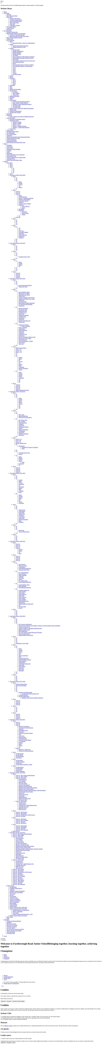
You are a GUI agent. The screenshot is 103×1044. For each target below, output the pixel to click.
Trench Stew (22, 593)
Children (6, 161)
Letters (8, 152)
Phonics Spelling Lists (21, 443)
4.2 (16, 254)
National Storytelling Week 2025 (20, 45)
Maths (11, 41)
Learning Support (11, 118)
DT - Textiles (22, 421)
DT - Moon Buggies (23, 572)
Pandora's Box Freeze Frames (26, 791)
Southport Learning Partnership (17, 891)
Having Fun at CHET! (24, 293)
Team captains (16, 93)
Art (19, 186)
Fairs (20, 734)
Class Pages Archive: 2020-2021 (17, 541)
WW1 (23, 448)
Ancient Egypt (22, 802)
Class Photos (22, 516)
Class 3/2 (18, 545)
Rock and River (22, 574)
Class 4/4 (18, 217)
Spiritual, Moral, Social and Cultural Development (22, 108)
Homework (9, 115)
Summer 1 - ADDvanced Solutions (21, 127)
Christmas (21, 202)
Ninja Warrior (22, 666)
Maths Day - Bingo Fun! (24, 749)
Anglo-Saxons (25, 213)
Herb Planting (13, 903)
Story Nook (12, 893)
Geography (12, 78)
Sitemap (5, 975)
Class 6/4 (18, 277)
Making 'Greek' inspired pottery (26, 789)
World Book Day (23, 197)
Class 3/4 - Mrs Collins (21, 801)
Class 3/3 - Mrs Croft (21, 778)
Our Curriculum (10, 40)
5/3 (13, 171)
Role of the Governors (12, 925)
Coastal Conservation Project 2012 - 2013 (23, 914)
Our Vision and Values (12, 15)
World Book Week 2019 (24, 663)
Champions (6, 958)
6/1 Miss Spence (20, 767)
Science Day (22, 322)
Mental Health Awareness (25, 659)
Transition (9, 150)
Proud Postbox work (24, 601)
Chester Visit (22, 514)
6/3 (16, 240)
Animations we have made (22, 643)
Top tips (15, 73)
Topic (20, 653)
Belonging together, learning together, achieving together (32, 790)
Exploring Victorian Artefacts (26, 733)
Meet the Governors (11, 923)
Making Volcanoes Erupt (25, 798)
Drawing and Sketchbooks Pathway (21, 101)
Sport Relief (21, 795)
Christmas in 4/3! (23, 334)
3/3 (16, 180)
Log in (5, 936)
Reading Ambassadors (18, 51)
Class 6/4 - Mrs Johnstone (22, 830)
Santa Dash (21, 233)
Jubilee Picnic (22, 510)
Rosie (20, 521)
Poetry (14, 63)
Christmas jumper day (24, 590)
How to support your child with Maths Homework (22, 116)
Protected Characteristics (15, 111)
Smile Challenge (23, 575)
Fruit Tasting (16, 913)
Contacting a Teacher (15, 25)
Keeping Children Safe (12, 32)
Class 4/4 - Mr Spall (20, 816)
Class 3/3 (18, 546)
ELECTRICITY (26, 206)
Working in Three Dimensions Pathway (22, 104)
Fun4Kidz (9, 922)
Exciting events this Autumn (25, 692)
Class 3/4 (18, 548)
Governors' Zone (11, 933)
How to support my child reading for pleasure (23, 56)
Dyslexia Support (17, 74)
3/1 (16, 177)
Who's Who (9, 17)
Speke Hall (21, 665)
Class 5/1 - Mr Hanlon (21, 819)
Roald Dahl (21, 512)
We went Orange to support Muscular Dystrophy (30, 632)
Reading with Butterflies (24, 199)
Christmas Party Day (24, 806)
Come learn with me (23, 201)
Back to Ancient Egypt (24, 633)
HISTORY (21, 210)
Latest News (13, 128)
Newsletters (9, 153)
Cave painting (22, 781)
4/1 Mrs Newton (20, 753)
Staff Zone (9, 29)
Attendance (9, 145)
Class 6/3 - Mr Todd (20, 828)
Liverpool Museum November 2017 (30, 693)
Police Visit (21, 314)
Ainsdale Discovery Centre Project (21, 910)
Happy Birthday (22, 599)
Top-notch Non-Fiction (18, 62)
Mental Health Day (23, 416)
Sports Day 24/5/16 (23, 794)
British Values (13, 109)
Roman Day (22, 305)
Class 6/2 (18, 274)
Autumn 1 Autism (17, 122)
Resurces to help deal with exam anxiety (19, 36)
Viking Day (21, 300)
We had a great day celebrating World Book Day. (30, 628)
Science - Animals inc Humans (26, 198)
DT (19, 228)
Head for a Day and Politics (16, 892)
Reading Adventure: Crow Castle (27, 299)
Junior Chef (21, 736)
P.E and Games (22, 606)
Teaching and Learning (15, 112)
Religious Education (14, 96)
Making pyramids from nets (25, 786)
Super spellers (22, 598)
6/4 (16, 241)
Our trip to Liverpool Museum (26, 727)
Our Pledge (15, 55)
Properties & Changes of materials (30, 447)
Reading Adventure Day (24, 320)
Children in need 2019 (15, 900)
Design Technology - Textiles (26, 341)
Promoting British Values (13, 131)
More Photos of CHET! (24, 295)
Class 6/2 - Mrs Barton (21, 827)
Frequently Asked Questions (13, 149)
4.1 (16, 252)
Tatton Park (21, 530)
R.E (20, 654)
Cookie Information (8, 976)
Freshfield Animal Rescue (16, 888)
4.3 (16, 255)
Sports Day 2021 (23, 565)
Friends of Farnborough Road (14, 921)
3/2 (16, 179)
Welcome (9, 14)
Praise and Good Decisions (25, 285)
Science (11, 75)
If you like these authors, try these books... (23, 66)
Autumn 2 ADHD (17, 123)
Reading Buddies (17, 54)
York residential (22, 661)
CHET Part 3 (22, 296)
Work (23, 462)
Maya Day (21, 344)
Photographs (22, 446)
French (20, 369)
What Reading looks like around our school (23, 58)
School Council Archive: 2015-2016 (18, 908)
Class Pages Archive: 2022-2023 (17, 391)
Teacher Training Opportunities (14, 930)
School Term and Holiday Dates (14, 160)
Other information (11, 932)
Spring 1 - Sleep (16, 124)
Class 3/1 (18, 544)
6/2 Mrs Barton (19, 768)
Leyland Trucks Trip (23, 658)
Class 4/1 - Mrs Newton (21, 812)
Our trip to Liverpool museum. (26, 751)
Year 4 (14, 69)
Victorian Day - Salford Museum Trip (28, 805)
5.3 (16, 269)
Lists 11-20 (18, 440)
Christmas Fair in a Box (24, 256)
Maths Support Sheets (21, 348)
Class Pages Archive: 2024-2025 (17, 243)
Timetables (9, 113)
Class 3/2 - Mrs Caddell (21, 776)
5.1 (16, 261)
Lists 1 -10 (18, 442)
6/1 (16, 226)
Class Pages (9, 163)
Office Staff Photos (14, 22)
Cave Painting (22, 741)
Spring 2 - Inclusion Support (19, 126)
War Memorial (13, 887)
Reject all (3, 1001)
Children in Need (14, 898)
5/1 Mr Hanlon (19, 760)
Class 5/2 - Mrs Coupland (22, 820)
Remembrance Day (23, 730)
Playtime (21, 742)
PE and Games (13, 90)
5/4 (13, 172)
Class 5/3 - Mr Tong (20, 821)
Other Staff (12, 24)
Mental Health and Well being (26, 635)
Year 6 (14, 71)
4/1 (16, 290)
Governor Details (11, 928)
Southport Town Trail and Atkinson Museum (32, 697)
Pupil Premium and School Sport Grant (16, 142)
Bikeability (21, 670)
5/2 (13, 169)
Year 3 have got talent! (21, 685)
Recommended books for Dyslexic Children (23, 64)
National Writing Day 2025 (19, 47)
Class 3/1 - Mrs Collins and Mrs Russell (25, 775)
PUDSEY (21, 522)
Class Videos (22, 342)
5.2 (16, 267)
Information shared (14, 120)
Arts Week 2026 (16, 107)
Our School (6, 13)
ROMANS (24, 212)
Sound (23, 207)
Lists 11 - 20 (19, 350)
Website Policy (7, 978)
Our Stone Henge (23, 783)
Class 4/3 (18, 194)
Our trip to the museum (24, 785)
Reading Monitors (17, 52)
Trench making (22, 591)
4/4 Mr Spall (19, 757)
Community (6, 919)
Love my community (15, 899)
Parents (5, 143)
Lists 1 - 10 (18, 349)
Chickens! (21, 729)
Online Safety (10, 39)
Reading (12, 48)
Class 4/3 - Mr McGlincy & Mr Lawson (25, 815)
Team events (16, 94)
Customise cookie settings (18, 1001)
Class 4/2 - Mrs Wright (21, 813)
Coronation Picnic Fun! (24, 452)
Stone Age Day (22, 737)
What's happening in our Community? (16, 154)
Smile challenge (22, 594)
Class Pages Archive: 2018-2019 (17, 616)
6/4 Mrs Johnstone (20, 771)
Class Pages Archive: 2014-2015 (17, 832)
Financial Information (12, 141)
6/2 (16, 239)
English (11, 44)
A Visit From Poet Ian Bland (25, 304)
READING (21, 209)
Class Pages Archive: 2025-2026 (17, 175)
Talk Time (12, 97)
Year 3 (14, 67)
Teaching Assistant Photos (16, 20)
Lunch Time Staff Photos (16, 21)
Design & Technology (24, 726)
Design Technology (23, 368)
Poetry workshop (26, 326)
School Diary (10, 148)
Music (11, 88)
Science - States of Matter (25, 203)
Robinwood (21, 236)
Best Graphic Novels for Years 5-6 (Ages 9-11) (24, 60)
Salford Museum (23, 779)
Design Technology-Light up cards (27, 337)
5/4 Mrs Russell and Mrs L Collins (24, 764)
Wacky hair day (22, 597)
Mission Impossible (23, 308)
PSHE (11, 99)
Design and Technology (15, 89)
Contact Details (10, 28)
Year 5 (14, 70)
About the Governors (12, 926)
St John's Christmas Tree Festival (26, 297)
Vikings (23, 214)
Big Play (12, 895)
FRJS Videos (10, 917)
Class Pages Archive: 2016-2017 (17, 719)
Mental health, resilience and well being (16, 33)
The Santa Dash (22, 301)
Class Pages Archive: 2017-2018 (17, 681)
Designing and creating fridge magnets (28, 787)
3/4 (16, 188)
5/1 (13, 168)
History (11, 77)
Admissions (9, 135)
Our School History (11, 26)
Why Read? (15, 59)
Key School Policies (11, 134)
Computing (12, 85)
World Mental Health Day (25, 568)
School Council (10, 885)
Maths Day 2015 (23, 808)
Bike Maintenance (23, 631)
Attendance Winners (23, 427)
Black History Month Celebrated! (27, 303)
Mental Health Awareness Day (26, 604)
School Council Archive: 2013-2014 (18, 915)
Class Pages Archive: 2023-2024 (17, 278)
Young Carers (10, 130)
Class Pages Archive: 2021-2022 (17, 473)
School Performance (11, 139)
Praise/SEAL (22, 602)
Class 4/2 (18, 192)
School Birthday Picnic (24, 292)
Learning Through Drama (25, 740)
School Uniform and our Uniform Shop (16, 157)
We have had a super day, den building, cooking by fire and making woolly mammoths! (39, 625)
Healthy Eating (13, 906)
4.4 (16, 258)
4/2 (16, 307)
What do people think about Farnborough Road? (18, 137)
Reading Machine (23, 330)
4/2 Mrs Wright (19, 755)
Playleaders (15, 92)
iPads (8, 918)
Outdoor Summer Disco (21, 684)
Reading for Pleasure (24, 315)
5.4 (16, 270)
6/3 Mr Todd (19, 770)
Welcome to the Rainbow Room (17, 119)
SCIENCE (21, 205)
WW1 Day (21, 578)
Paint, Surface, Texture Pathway (20, 103)
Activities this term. (23, 695)
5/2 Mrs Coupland (20, 761)
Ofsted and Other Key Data (13, 138)
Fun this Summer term (24, 696)
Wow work (21, 414)
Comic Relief (22, 567)
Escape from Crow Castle (25, 338)
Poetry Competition (14, 902)
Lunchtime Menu (11, 158)
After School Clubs (11, 156)
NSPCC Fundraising (18, 911)
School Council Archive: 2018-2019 (18, 907)
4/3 (16, 323)
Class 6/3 (18, 275)
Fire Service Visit (23, 310)
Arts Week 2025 (16, 105)
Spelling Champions (23, 433)
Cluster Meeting (13, 904)
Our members (13, 896)
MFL (11, 86)
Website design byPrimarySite (11, 983)
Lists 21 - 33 (19, 352)
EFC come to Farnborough (25, 624)
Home (5, 11)
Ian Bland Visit (22, 316)
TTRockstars (22, 329)
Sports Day (21, 435)
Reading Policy (16, 50)
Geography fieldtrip (23, 232)
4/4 (16, 345)
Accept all (9, 1001)
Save (14, 1042)
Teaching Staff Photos (15, 18)
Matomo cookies (8, 1025)
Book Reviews (16, 831)
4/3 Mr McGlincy (20, 756)
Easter (20, 195)
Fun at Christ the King (24, 531)
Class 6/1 (18, 273)
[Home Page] (1, 2)
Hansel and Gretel (23, 286)
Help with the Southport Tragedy (14, 37)
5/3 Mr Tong (19, 763)
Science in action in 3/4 (24, 627)
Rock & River (22, 564)
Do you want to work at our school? (15, 929)
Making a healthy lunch (24, 629)
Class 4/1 (18, 191)
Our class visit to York (24, 570)
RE (19, 408)
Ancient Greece (22, 804)
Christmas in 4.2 (22, 312)
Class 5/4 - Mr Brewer (21, 823)
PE (19, 216)
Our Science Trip (23, 800)
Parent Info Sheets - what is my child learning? (24, 43)
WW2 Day (21, 231)
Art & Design (13, 100)
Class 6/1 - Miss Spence (21, 825)
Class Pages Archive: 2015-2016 (17, 772)
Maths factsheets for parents (22, 390)
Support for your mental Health (17, 35)
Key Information (8, 30)
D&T (20, 489)
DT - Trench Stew (23, 580)
